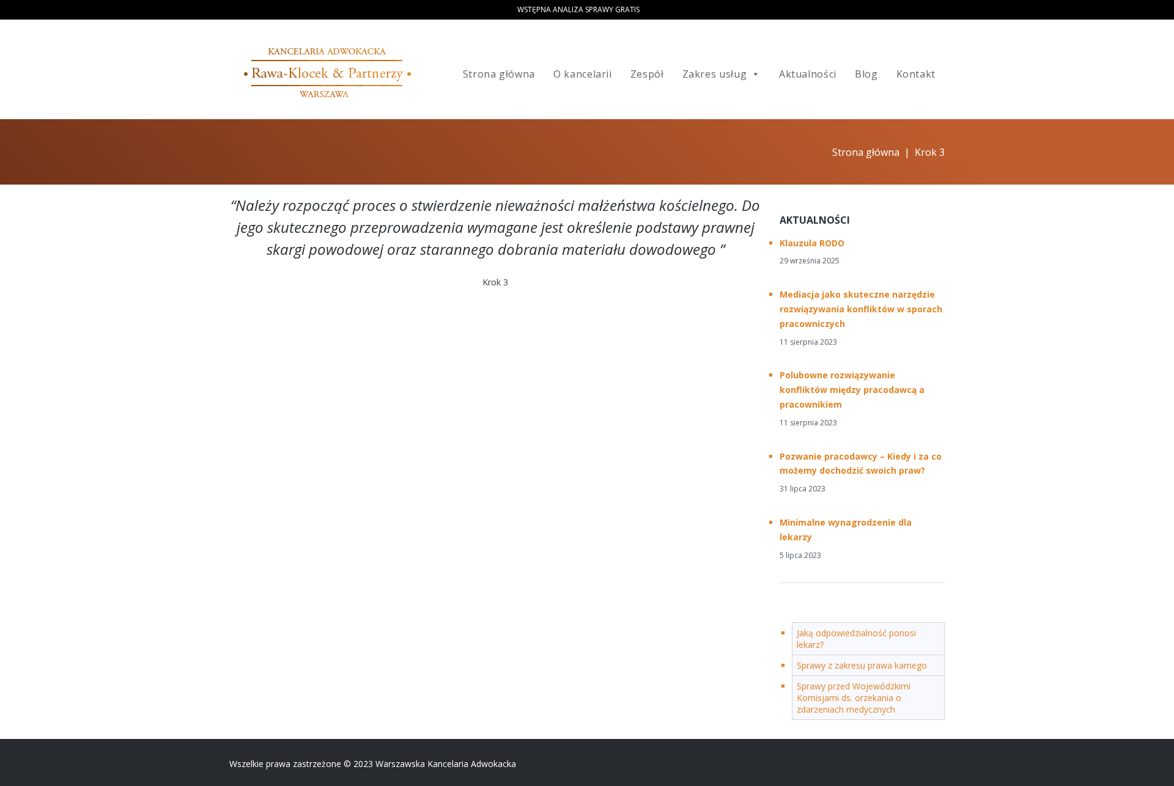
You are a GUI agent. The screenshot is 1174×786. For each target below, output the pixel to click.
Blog (866, 74)
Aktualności (807, 74)
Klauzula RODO (812, 243)
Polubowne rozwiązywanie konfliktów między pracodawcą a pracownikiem (852, 389)
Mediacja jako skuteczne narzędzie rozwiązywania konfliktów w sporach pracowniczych (861, 308)
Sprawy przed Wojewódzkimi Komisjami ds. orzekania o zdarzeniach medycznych (853, 697)
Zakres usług (714, 74)
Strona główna (499, 74)
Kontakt (916, 74)
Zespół (647, 74)
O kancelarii (582, 74)
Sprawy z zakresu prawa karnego (862, 665)
